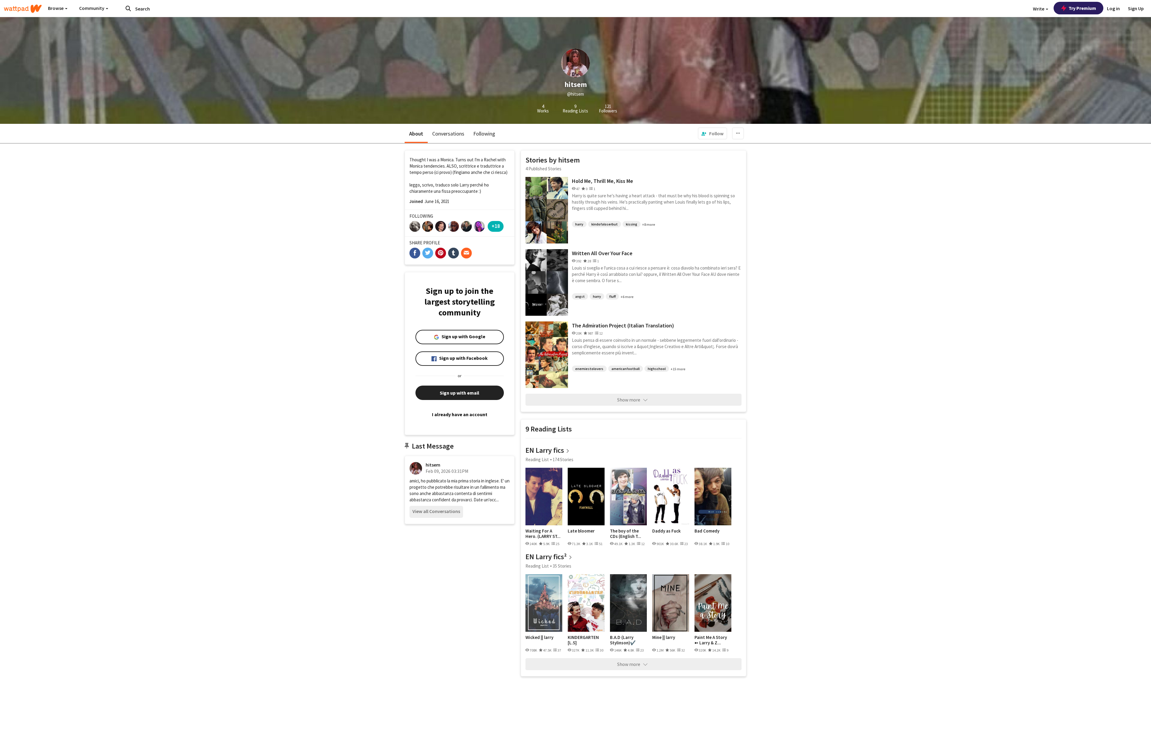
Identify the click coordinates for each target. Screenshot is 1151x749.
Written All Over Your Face (602, 253)
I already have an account (459, 414)
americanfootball (625, 368)
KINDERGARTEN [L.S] (583, 640)
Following (484, 133)
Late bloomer (581, 531)
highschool (657, 368)
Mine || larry (663, 637)
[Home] (23, 9)
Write (1039, 9)
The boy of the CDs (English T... (625, 533)
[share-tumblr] (453, 253)
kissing (631, 224)
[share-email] (466, 253)
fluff (612, 296)
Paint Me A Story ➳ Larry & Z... (710, 640)
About (416, 133)
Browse (56, 8)
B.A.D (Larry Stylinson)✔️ (623, 640)
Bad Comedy (706, 531)
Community (92, 8)
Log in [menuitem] (1113, 8)
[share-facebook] (414, 253)
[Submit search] (128, 8)
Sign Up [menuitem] (1136, 8)
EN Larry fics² (546, 556)
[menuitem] (712, 133)
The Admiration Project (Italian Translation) (623, 325)
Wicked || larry (539, 637)
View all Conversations (436, 511)
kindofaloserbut (604, 224)
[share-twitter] (427, 253)
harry (579, 224)
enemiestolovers (589, 368)
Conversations (448, 133)
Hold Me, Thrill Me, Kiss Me (602, 181)
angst (580, 296)
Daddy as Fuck (666, 531)
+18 (496, 225)
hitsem (433, 464)
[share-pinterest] (440, 253)
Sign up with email (459, 393)
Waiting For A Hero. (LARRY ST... (543, 533)
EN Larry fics (544, 450)
